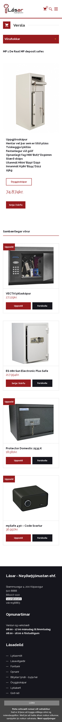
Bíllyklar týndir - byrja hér (24, 677)
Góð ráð (14, 693)
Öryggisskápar (19, 181)
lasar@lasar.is (14, 598)
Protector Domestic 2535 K (24, 448)
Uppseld (18, 305)
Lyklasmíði (16, 655)
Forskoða (42, 305)
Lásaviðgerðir (17, 661)
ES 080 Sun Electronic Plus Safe (27, 370)
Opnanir (14, 671)
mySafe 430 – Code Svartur (24, 525)
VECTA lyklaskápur (18, 293)
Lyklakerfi (15, 687)
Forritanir (15, 666)
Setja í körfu (15, 204)
